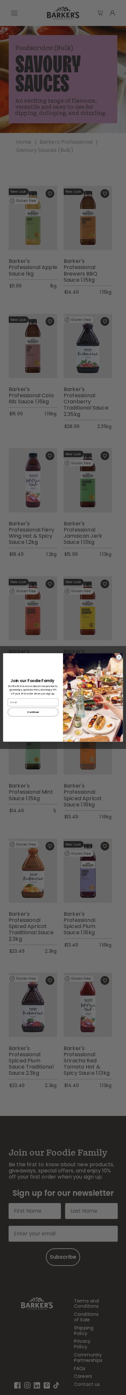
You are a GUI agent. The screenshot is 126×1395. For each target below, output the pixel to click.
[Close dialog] (119, 657)
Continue (33, 712)
